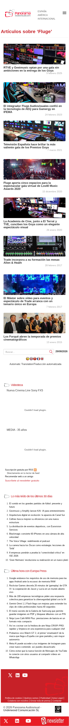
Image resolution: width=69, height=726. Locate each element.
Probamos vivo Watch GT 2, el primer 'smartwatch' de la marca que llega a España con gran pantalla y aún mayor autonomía (36, 636)
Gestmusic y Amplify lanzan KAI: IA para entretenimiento (37, 511)
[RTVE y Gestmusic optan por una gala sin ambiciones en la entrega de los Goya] (34, 53)
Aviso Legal (57, 698)
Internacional (46, 19)
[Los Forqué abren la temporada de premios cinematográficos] (34, 322)
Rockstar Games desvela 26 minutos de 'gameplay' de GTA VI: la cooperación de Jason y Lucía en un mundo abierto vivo (38, 588)
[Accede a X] (6, 721)
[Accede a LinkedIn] (17, 720)
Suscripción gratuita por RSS (19, 470)
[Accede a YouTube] (28, 720)
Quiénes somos (31, 698)
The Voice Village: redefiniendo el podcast (29, 541)
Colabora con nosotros (18, 701)
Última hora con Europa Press (28, 571)
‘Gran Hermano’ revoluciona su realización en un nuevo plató (38, 560)
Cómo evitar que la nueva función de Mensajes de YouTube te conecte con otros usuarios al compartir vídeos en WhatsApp (38, 654)
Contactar (57, 701)
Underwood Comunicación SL (21, 710)
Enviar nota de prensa (40, 701)
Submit (51, 351)
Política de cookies (13, 698)
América (43, 15)
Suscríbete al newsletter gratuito (22, 480)
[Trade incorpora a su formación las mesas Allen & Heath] (34, 245)
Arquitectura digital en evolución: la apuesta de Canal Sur (37, 515)
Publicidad (45, 698)
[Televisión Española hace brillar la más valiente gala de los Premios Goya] (34, 130)
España (42, 11)
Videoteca (17, 385)
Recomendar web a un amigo (19, 476)
